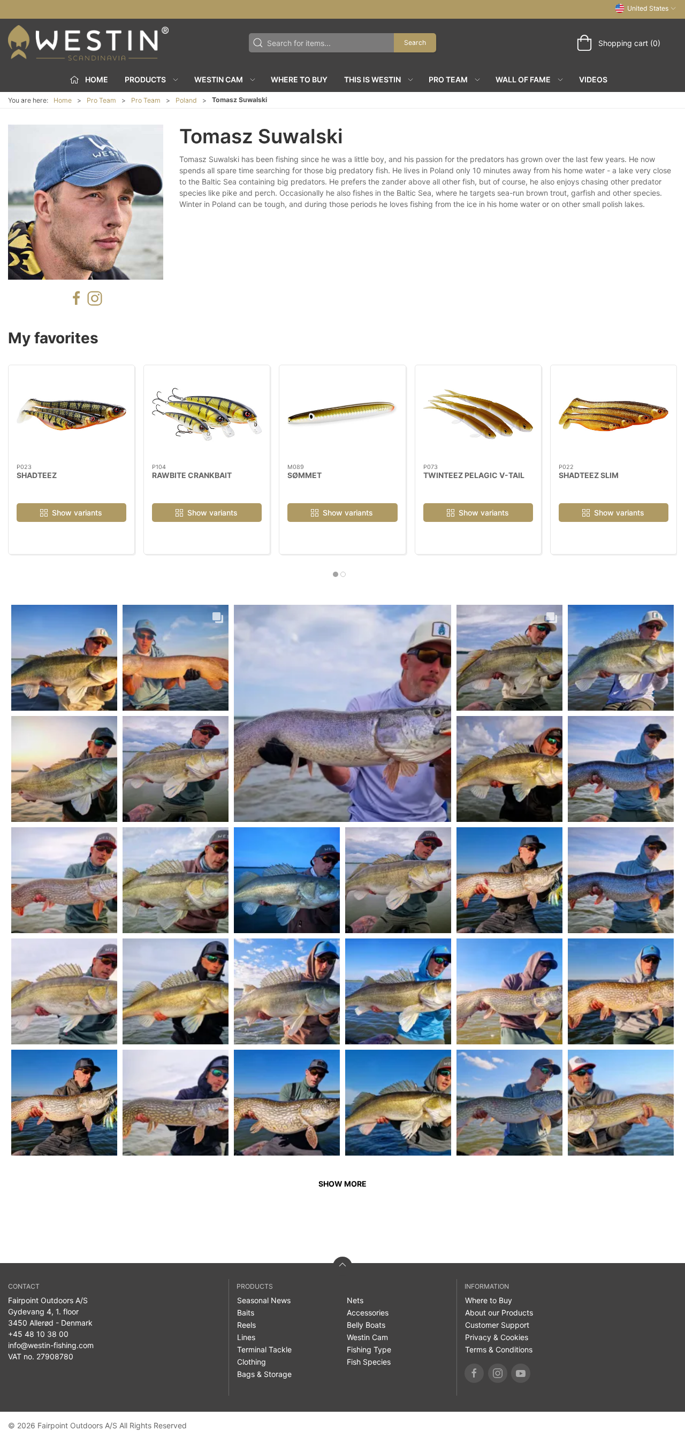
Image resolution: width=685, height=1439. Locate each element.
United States (647, 8)
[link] (64, 657)
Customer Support (497, 1324)
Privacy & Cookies (496, 1337)
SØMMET (304, 475)
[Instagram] (497, 1373)
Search (415, 43)
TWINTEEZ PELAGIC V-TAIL (473, 475)
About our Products (499, 1312)
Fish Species (369, 1361)
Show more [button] (342, 1183)
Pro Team (101, 100)
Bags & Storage (264, 1374)
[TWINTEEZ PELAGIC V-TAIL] (478, 414)
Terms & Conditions (498, 1349)
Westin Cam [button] (218, 79)
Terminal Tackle (264, 1349)
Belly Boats (366, 1324)
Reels (246, 1324)
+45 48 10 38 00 (38, 1333)
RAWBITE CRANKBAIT (192, 475)
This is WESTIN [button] (372, 79)
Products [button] (145, 79)
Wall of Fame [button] (523, 79)
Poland (186, 100)
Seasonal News (264, 1300)
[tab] (335, 574)
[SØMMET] (342, 414)
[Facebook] (474, 1373)
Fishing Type (369, 1349)
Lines (246, 1337)
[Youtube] (520, 1373)
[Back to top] (342, 1266)
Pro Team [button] (448, 79)
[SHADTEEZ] (71, 414)
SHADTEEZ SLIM (589, 475)
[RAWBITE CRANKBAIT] (207, 414)
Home (63, 100)
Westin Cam (367, 1337)
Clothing (251, 1361)
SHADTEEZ (37, 475)
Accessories (368, 1312)
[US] (88, 42)
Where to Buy (299, 79)
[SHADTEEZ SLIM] (613, 414)
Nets (355, 1300)
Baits (245, 1312)
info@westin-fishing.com (51, 1345)
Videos (593, 79)
